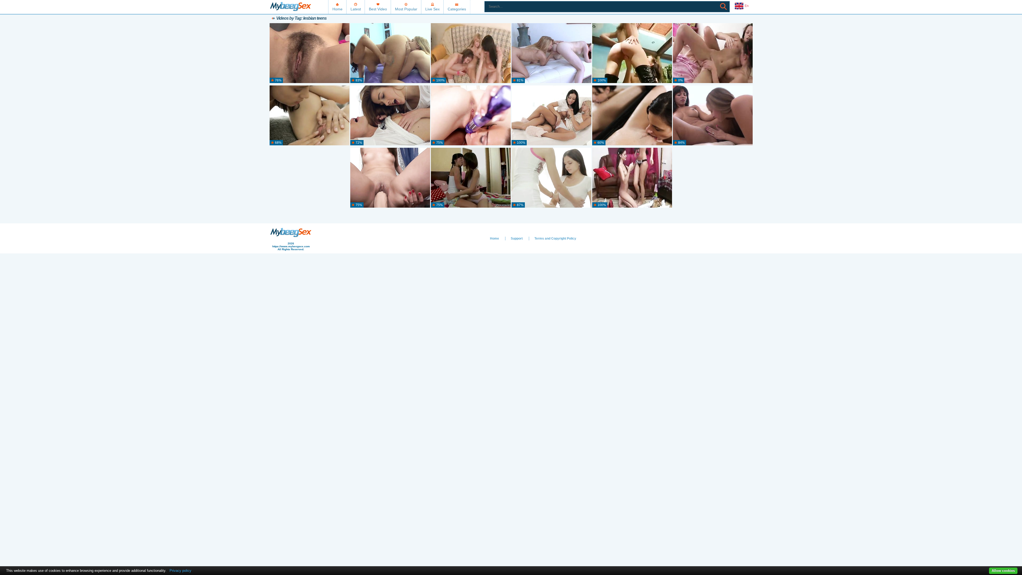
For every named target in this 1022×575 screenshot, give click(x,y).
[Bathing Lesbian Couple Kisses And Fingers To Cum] (632, 115)
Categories (457, 9)
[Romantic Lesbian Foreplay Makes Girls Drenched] (551, 178)
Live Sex (432, 9)
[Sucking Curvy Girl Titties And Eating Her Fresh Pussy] (390, 53)
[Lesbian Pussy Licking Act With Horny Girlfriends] (551, 115)
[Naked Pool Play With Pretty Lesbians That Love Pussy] (632, 53)
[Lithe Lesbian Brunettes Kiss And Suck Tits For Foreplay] (632, 178)
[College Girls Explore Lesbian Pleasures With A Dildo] (309, 53)
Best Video (378, 9)
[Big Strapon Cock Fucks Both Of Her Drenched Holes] (390, 178)
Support (517, 238)
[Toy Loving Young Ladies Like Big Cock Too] (471, 115)
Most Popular (406, 9)
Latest (356, 9)
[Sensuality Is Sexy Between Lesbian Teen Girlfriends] (390, 115)
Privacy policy (180, 571)
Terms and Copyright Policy (555, 238)
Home (337, 9)
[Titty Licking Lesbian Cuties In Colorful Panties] (713, 53)
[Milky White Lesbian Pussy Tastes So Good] (551, 53)
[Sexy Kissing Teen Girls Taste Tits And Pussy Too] (471, 178)
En (747, 6)
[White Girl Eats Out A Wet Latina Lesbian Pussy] (713, 115)
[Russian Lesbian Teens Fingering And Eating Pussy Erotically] (309, 115)
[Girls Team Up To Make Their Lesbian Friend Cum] (471, 53)
